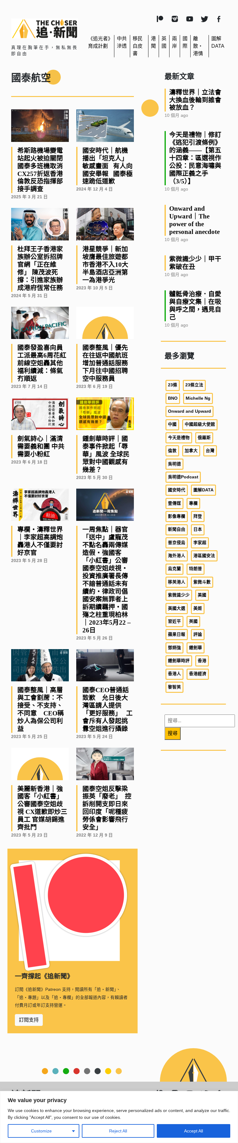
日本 (197, 529)
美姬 (197, 608)
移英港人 (176, 582)
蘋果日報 (176, 634)
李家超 (199, 542)
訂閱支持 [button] (29, 1019)
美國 (202, 595)
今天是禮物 (179, 437)
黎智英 (174, 687)
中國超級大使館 (200, 424)
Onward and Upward (189, 411)
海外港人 (176, 555)
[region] (119, 1117)
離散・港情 (198, 46)
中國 (172, 424)
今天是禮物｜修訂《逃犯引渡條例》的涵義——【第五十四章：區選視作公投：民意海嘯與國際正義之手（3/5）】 (195, 158)
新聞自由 (176, 529)
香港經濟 (197, 673)
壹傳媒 (174, 503)
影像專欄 (176, 516)
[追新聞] (44, 28)
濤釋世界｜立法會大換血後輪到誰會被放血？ (195, 100)
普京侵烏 (176, 542)
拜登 (197, 516)
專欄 (193, 503)
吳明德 (174, 464)
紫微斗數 (202, 582)
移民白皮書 (138, 46)
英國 (193, 621)
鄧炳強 (174, 647)
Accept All (193, 1130)
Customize (41, 1130)
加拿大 (191, 450)
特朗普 (195, 568)
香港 (202, 660)
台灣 (210, 450)
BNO (173, 398)
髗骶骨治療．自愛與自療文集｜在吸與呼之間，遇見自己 (195, 305)
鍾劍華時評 (179, 660)
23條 (172, 385)
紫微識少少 (179, 595)
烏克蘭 (174, 568)
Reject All (118, 1130)
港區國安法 (204, 555)
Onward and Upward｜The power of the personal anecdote (194, 220)
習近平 (174, 621)
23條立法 (194, 385)
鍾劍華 (195, 647)
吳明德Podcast (183, 477)
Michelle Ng (198, 398)
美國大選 (176, 608)
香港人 (174, 673)
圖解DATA (203, 490)
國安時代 (176, 490)
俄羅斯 (204, 437)
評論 (197, 634)
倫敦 (172, 450)
